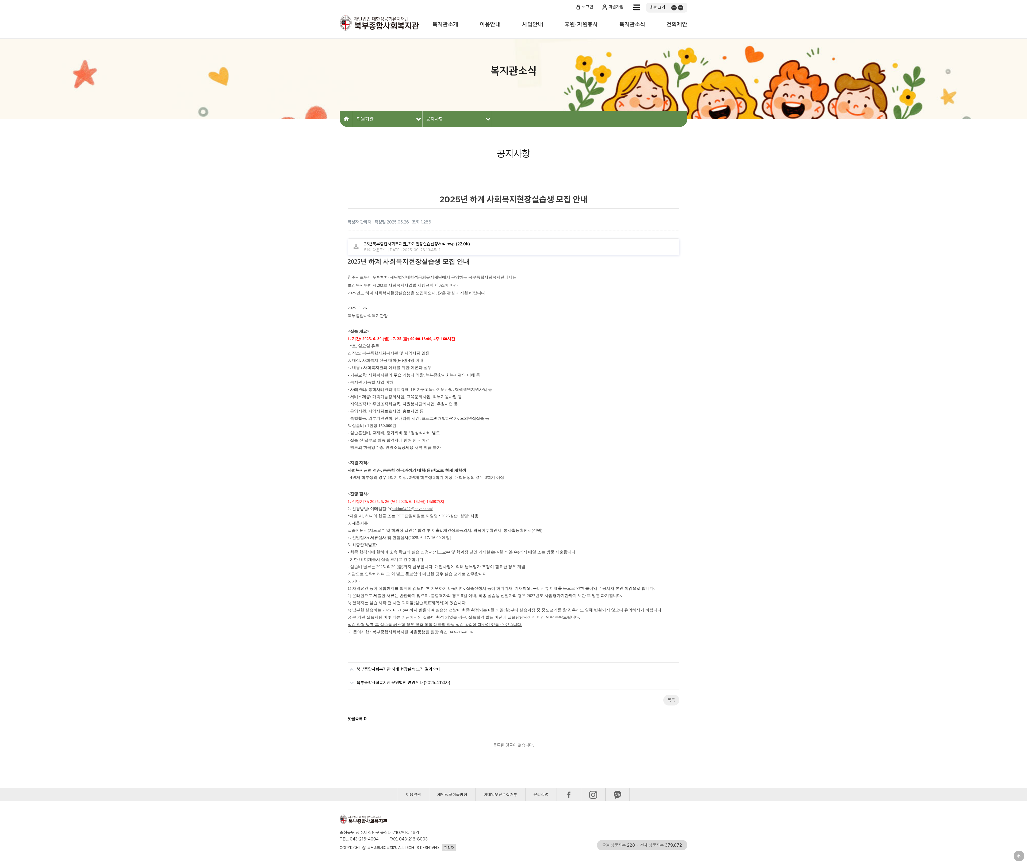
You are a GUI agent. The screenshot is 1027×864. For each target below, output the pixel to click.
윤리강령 (541, 794)
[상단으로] (1019, 856)
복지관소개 (445, 24)
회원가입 (615, 6)
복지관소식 (632, 24)
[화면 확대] (673, 7)
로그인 (587, 6)
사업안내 (532, 24)
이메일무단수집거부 (500, 794)
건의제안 (676, 24)
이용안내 (490, 24)
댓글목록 (357, 718)
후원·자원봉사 (581, 24)
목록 (671, 700)
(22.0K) (417, 243)
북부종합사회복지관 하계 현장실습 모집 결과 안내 (399, 669)
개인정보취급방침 (452, 794)
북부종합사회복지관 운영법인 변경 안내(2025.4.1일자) (403, 682)
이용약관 (413, 794)
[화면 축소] (680, 7)
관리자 (449, 848)
